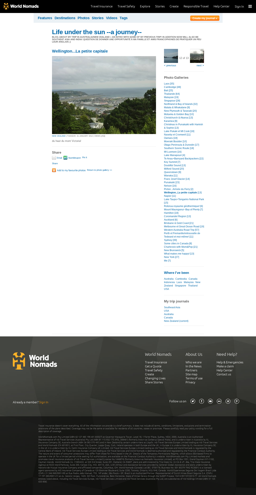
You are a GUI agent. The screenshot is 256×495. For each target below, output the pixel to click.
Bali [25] (168, 90)
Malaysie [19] (171, 97)
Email (59, 158)
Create (174, 6)
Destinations (65, 18)
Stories (160, 6)
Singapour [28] (172, 100)
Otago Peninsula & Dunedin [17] (181, 144)
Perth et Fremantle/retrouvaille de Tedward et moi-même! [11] (182, 235)
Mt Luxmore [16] (172, 151)
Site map (191, 374)
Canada (193, 278)
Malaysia (189, 282)
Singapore (180, 285)
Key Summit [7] (172, 162)
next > (200, 65)
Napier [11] (170, 196)
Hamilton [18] (171, 213)
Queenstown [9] (172, 172)
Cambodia (181, 278)
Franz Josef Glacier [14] (177, 179)
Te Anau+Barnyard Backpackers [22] (183, 158)
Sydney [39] (170, 240)
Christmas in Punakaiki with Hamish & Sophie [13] (183, 126)
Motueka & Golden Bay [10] (179, 114)
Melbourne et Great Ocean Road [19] (184, 226)
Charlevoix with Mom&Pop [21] (180, 247)
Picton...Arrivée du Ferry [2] (178, 189)
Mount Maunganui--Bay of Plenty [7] (183, 209)
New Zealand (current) (176, 321)
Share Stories (154, 382)
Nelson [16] (170, 185)
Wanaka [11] (170, 175)
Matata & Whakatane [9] (177, 107)
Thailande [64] (172, 93)
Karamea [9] (170, 121)
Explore (145, 6)
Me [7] (167, 260)
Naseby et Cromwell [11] (177, 134)
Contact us (224, 374)
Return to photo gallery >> (99, 170)
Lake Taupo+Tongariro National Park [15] (184, 201)
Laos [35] (169, 83)
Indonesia (169, 282)
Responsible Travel (196, 6)
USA (166, 289)
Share (55, 163)
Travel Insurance (102, 6)
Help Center (222, 6)
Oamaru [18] (170, 138)
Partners (191, 370)
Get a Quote (153, 366)
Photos (83, 18)
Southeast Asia (172, 307)
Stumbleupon (74, 158)
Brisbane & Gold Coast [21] (178, 223)
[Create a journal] (205, 19)
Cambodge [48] (172, 87)
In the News (193, 366)
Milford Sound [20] (174, 168)
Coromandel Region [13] (177, 216)
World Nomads (21, 6)
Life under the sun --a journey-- (97, 32)
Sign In (239, 6)
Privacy (190, 382)
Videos (111, 18)
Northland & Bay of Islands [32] (180, 104)
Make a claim (225, 366)
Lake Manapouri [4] (174, 155)
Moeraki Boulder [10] (175, 141)
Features (45, 18)
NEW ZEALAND (59, 136)
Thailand (193, 285)
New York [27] (171, 257)
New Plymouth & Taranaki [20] (180, 110)
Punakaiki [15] (171, 182)
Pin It (84, 157)
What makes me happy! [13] (179, 253)
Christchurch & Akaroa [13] (178, 117)
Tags (124, 18)
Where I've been (176, 273)
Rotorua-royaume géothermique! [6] (183, 206)
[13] (183, 192)
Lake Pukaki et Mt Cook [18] (179, 131)
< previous (170, 65)
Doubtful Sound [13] (175, 165)
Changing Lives (155, 378)
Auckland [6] (170, 219)
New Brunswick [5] (174, 250)
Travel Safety (126, 6)
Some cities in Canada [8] (178, 243)
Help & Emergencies (230, 362)
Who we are (194, 362)
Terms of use (194, 378)
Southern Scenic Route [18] (179, 148)
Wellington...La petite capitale (80, 51)
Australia (169, 278)
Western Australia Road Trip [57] (181, 230)
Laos (179, 282)
